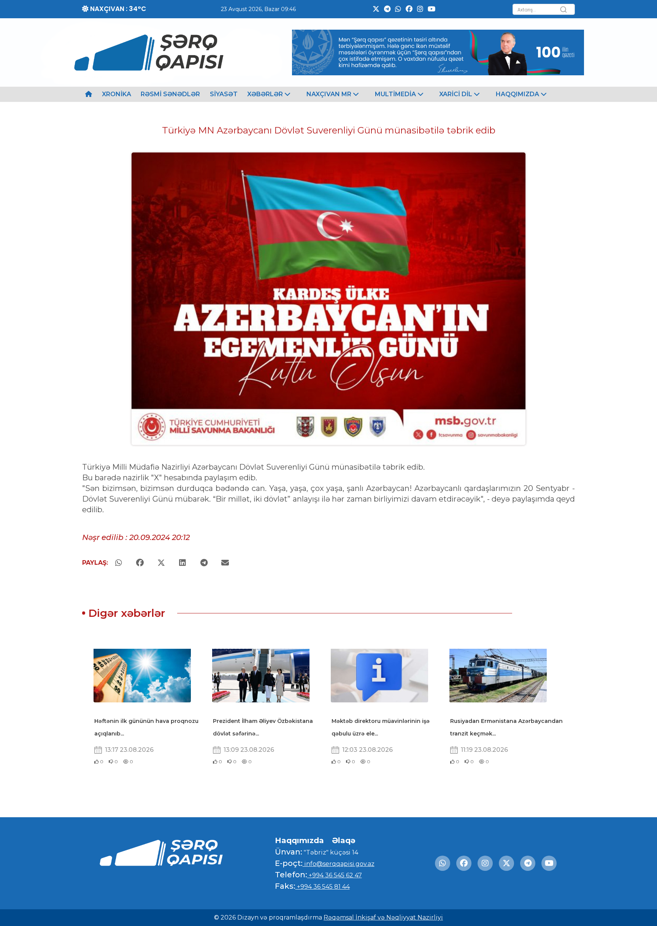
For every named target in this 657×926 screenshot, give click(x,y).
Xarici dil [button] (456, 94)
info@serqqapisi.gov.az (339, 863)
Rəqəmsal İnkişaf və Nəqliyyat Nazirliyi (383, 917)
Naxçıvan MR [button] (329, 94)
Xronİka (116, 94)
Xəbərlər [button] (265, 94)
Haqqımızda (299, 840)
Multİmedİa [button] (396, 94)
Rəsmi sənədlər (170, 94)
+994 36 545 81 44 (322, 886)
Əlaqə (343, 840)
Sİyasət (224, 94)
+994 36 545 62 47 (334, 875)
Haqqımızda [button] (518, 94)
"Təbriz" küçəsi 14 (330, 852)
